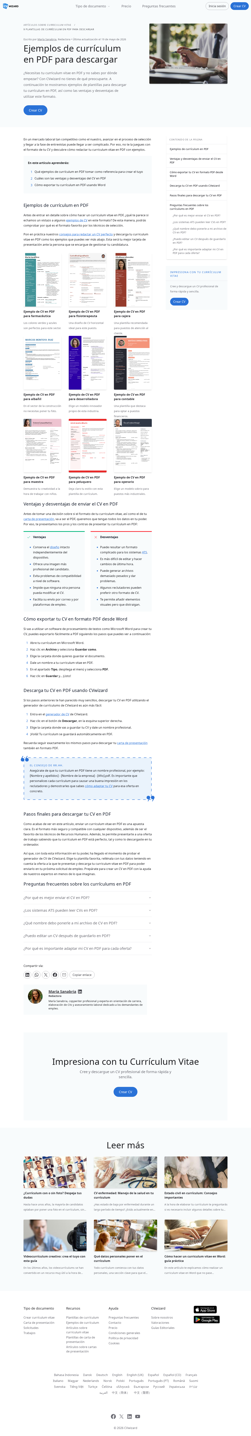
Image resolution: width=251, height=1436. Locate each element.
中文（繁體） (143, 1393)
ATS (144, 552)
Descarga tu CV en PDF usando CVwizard (195, 185)
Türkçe (92, 1387)
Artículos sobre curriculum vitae (47, 25)
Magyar (73, 1381)
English (117, 1375)
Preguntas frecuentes (159, 6)
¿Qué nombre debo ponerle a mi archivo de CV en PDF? (199, 230)
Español (153, 1375)
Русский (159, 1387)
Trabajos (29, 1333)
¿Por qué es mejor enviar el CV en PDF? (196, 215)
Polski (120, 1381)
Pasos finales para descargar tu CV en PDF (196, 195)
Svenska (59, 1387)
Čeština (107, 1387)
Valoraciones (160, 1323)
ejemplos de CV (76, 220)
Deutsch (102, 1375)
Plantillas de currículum (82, 1317)
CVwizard (130, 1428)
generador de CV (57, 714)
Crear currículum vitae (39, 1317)
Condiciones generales (124, 1333)
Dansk (87, 1375)
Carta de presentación (39, 1323)
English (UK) (135, 1375)
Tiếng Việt (77, 1387)
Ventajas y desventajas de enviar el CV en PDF (195, 160)
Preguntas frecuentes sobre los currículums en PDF (189, 207)
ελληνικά (122, 1387)
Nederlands (91, 1381)
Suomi (193, 1381)
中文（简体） (121, 1393)
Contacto (115, 1323)
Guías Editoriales (163, 1328)
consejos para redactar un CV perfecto (86, 234)
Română (179, 1381)
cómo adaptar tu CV (99, 786)
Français (191, 1375)
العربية (103, 1393)
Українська (177, 1387)
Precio (126, 6)
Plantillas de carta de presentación (80, 1339)
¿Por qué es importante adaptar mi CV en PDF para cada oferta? (198, 251)
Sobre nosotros (162, 1317)
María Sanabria (46, 39)
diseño (54, 547)
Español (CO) (172, 1375)
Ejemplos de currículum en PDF (189, 149)
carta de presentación (39, 519)
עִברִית (193, 1387)
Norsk (107, 1381)
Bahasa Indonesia (66, 1375)
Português (136, 1381)
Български (141, 1387)
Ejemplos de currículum (82, 1323)
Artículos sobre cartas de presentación (81, 1349)
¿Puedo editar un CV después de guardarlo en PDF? (199, 240)
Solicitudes (31, 1328)
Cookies (114, 1343)
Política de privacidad (123, 1338)
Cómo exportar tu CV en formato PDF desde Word (196, 174)
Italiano (58, 1381)
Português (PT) (158, 1381)
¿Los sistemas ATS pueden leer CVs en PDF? (199, 222)
